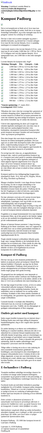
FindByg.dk (7, 2)
